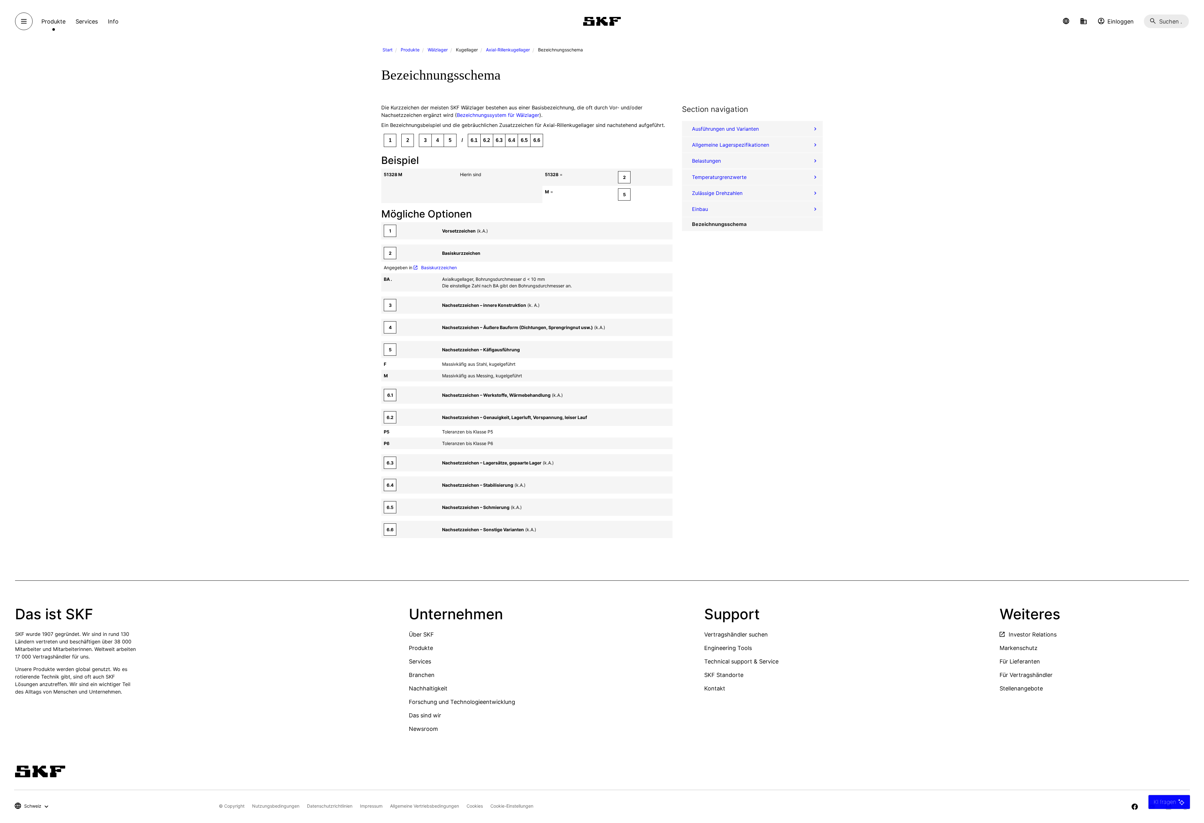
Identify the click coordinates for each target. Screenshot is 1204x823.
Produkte (410, 49)
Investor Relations (1032, 634)
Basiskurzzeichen (439, 267)
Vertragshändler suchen (736, 634)
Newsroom (423, 729)
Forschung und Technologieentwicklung (462, 702)
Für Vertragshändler (1026, 675)
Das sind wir (425, 715)
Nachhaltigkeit (428, 688)
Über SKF (421, 634)
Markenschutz (1019, 648)
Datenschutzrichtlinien (329, 806)
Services (420, 661)
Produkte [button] (53, 21)
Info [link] (113, 21)
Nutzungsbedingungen (275, 806)
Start (388, 49)
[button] (1066, 21)
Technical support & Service (741, 661)
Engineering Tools (728, 648)
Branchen (422, 675)
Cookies (475, 806)
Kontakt (714, 688)
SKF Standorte (723, 675)
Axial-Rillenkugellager (508, 49)
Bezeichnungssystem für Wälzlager (498, 115)
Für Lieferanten (1020, 661)
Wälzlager (438, 49)
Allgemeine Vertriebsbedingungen (424, 806)
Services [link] (87, 21)
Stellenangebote (1021, 688)
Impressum (371, 806)
